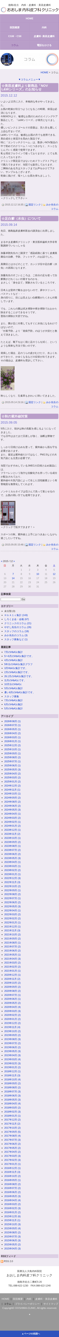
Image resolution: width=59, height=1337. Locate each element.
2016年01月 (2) (12, 1212)
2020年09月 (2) (12, 986)
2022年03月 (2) (12, 914)
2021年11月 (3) (12, 930)
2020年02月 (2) (12, 1015)
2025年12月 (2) (12, 745)
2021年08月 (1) (12, 942)
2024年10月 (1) (12, 793)
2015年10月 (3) (12, 1224)
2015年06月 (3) (12, 1240)
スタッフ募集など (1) (16, 639)
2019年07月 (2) (12, 1043)
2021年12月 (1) (12, 926)
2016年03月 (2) (12, 1204)
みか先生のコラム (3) (16, 635)
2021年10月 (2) (12, 934)
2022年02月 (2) (12, 918)
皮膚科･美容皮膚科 (44, 36)
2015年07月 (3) (12, 1236)
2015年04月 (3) (12, 1248)
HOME (29, 18)
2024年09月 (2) (12, 797)
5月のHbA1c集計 (13, 708)
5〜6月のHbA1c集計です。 (19, 656)
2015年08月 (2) (12, 1232)
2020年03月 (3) (12, 1011)
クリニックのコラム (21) (17, 623)
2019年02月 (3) (12, 1063)
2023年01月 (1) (12, 874)
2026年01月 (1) (12, 741)
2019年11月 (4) (12, 1027)
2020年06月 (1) (12, 998)
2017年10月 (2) (12, 1127)
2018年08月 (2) (12, 1087)
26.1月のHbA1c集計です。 (18, 676)
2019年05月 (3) (12, 1051)
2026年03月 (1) (12, 737)
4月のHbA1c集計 (13, 660)
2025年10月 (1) (12, 749)
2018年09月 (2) (12, 1083)
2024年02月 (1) (12, 821)
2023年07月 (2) (12, 850)
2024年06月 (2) (12, 805)
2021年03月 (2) (12, 962)
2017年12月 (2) (12, 1119)
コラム (15, 45)
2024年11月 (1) (12, 789)
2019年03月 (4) (12, 1059)
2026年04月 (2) (12, 733)
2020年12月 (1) (12, 974)
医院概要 (15, 27)
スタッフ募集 (11, 696)
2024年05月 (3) (12, 809)
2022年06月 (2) (12, 902)
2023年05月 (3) (12, 858)
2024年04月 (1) (12, 813)
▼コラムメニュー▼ (29, 79)
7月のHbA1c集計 (13, 652)
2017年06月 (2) (12, 1143)
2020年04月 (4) (12, 1007)
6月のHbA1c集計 (13, 704)
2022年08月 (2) (12, 894)
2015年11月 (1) (12, 1220)
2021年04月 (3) (12, 958)
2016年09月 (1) (12, 1180)
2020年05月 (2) (12, 1003)
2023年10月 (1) (12, 838)
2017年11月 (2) (12, 1123)
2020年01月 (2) (12, 1019)
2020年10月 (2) (12, 982)
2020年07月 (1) (12, 995)
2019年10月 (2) (12, 1031)
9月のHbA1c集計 (13, 688)
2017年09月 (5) (12, 1131)
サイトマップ (50, 1303)
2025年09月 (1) (12, 753)
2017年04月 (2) (12, 1151)
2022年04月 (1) (12, 910)
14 (13, 578)
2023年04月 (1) (12, 862)
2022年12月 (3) (12, 878)
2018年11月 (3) (12, 1075)
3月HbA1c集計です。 (16, 668)
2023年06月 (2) (12, 854)
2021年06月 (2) (12, 950)
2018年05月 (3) (12, 1099)
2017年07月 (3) (12, 1139)
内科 (44, 27)
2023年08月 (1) (12, 846)
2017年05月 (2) (12, 1148)
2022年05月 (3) (12, 906)
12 (54, 574)
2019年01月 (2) (12, 1067)
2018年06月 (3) (12, 1095)
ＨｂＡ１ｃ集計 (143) (16, 615)
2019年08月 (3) (12, 1039)
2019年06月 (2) (12, 1047)
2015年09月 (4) (12, 1228)
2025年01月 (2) (12, 781)
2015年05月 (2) (12, 1244)
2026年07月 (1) (12, 725)
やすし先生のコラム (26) (17, 627)
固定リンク (35, 204)
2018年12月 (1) (12, 1071)
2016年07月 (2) (12, 1188)
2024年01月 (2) (12, 825)
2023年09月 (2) (12, 842)
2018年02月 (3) (12, 1111)
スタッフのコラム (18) (16, 631)
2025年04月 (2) (12, 773)
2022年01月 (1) (12, 922)
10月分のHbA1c (13, 684)
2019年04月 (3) (12, 1055)
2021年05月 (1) (12, 954)
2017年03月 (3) (12, 1155)
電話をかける (44, 45)
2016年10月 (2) (12, 1176)
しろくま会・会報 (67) (16, 619)
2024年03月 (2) (12, 817)
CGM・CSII (14, 36)
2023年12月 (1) (12, 829)
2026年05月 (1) (12, 729)
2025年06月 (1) (12, 765)
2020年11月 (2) (12, 978)
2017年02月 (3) (12, 1160)
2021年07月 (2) (12, 946)
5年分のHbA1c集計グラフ (18, 664)
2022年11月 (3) (12, 882)
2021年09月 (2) (12, 938)
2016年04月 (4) (12, 1200)
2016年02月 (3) (12, 1208)
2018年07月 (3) (12, 1091)
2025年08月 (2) (12, 757)
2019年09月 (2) (12, 1035)
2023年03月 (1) (12, 866)
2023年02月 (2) (12, 870)
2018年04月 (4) (12, 1103)
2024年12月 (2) (12, 785)
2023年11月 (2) (12, 833)
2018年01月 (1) (12, 1115)
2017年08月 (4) (12, 1135)
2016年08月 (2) (12, 1184)
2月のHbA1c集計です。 (17, 672)
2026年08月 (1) (12, 721)
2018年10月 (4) (12, 1079)
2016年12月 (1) (12, 1168)
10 (37, 574)
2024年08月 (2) (12, 801)
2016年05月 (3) (12, 1196)
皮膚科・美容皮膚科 (46, 1299)
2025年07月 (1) (12, 761)
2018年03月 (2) (12, 1107)
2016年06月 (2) (12, 1192)
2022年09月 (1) (12, 890)
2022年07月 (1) (12, 898)
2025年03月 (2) (12, 777)
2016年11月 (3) (12, 1172)
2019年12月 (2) (12, 1023)
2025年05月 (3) (12, 769)
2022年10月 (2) (12, 886)
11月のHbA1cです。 (15, 680)
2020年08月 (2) (12, 991)
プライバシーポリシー (27, 1303)
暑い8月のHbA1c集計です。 (19, 692)
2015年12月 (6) (12, 1216)
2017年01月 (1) (12, 1164)
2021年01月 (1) (12, 970)
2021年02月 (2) (12, 966)
